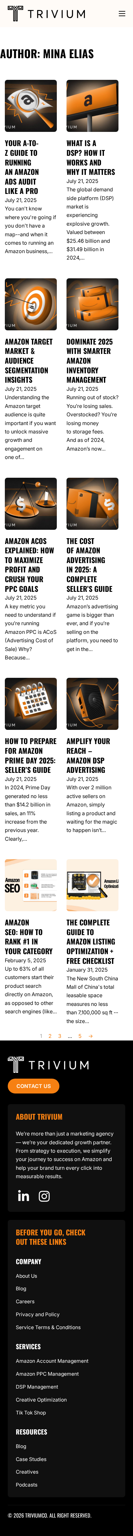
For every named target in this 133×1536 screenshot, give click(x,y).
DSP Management (37, 1387)
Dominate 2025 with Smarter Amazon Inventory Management (89, 360)
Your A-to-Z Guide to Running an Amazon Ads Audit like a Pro (22, 167)
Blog (21, 1288)
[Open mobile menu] (122, 13)
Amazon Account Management (52, 1361)
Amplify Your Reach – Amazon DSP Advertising (88, 755)
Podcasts (26, 1485)
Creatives (27, 1472)
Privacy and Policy (38, 1314)
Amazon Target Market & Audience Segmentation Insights (29, 360)
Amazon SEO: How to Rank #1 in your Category (29, 936)
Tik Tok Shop (31, 1413)
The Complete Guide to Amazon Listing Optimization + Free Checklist (90, 941)
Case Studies (31, 1459)
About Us (26, 1276)
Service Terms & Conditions (48, 1327)
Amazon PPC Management (47, 1374)
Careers (25, 1301)
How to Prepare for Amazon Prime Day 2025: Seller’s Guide (30, 755)
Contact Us (33, 1086)
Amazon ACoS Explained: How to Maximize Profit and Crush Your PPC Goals (29, 565)
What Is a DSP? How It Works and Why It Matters (90, 157)
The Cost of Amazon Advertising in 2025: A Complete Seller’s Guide (89, 565)
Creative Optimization (41, 1400)
